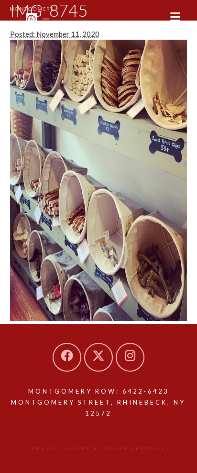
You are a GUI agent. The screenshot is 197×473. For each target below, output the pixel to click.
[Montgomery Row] (31, 16)
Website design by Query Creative (98, 448)
